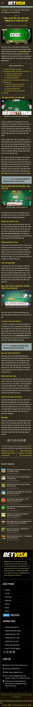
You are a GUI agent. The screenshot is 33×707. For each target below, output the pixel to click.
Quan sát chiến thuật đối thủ (13, 86)
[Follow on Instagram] (7, 652)
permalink (28, 446)
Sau (22, 65)
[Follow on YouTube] (13, 652)
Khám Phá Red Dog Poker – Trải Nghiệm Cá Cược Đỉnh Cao (19, 537)
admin (25, 25)
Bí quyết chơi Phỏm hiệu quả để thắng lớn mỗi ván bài (18, 485)
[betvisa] (16, 3)
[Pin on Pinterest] (21, 440)
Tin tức (11, 10)
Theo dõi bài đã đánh (11, 78)
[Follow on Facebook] (4, 652)
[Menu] (2, 3)
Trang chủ (4, 10)
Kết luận (5, 93)
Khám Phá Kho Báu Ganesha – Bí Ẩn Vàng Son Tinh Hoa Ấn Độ (25, 453)
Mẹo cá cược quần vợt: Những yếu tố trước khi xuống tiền (18, 529)
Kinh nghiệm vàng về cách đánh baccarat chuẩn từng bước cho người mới (19, 522)
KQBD (9, 705)
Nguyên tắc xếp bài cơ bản (13, 73)
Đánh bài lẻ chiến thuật (12, 88)
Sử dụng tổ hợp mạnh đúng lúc (14, 84)
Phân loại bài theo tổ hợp (12, 76)
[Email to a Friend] (18, 440)
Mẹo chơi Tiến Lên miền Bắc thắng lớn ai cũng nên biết (19, 507)
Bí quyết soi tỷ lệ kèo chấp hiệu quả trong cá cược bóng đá (8, 453)
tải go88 (4, 705)
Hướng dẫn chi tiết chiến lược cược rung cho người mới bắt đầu (19, 492)
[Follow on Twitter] (10, 652)
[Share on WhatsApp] (8, 440)
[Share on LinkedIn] (24, 440)
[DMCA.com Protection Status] (11, 615)
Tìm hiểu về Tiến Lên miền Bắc (11, 69)
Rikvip (29, 705)
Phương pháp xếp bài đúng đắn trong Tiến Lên (16, 71)
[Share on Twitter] (14, 440)
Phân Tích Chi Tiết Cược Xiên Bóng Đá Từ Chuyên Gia (18, 477)
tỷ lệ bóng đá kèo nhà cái (19, 705)
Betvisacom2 (16, 697)
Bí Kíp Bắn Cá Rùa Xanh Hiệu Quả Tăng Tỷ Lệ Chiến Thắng (18, 470)
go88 (21, 573)
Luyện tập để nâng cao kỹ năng (14, 91)
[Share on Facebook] (11, 440)
